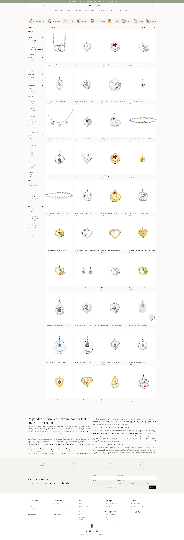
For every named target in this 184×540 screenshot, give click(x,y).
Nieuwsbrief (82, 511)
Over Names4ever (84, 503)
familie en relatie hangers (108, 440)
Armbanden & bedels (59, 509)
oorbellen (119, 10)
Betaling (30, 506)
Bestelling (30, 503)
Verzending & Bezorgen (34, 509)
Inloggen (107, 506)
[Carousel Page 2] (59, 60)
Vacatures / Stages (84, 509)
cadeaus (127, 10)
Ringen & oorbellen (58, 511)
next (70, 46)
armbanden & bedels (102, 10)
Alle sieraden (57, 514)
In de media (82, 517)
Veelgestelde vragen (33, 514)
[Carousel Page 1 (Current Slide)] (57, 60)
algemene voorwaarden (111, 487)
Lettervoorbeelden (110, 514)
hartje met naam (141, 440)
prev (48, 46)
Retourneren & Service (34, 511)
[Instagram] (136, 512)
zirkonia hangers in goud (68, 438)
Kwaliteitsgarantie (84, 506)
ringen (112, 10)
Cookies (101, 534)
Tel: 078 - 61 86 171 (136, 503)
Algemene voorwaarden (86, 534)
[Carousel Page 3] (60, 60)
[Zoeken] (43, 5)
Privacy (96, 534)
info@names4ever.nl (137, 506)
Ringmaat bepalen (110, 517)
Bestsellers (142, 27)
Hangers (34, 15)
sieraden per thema (65, 10)
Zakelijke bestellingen (111, 503)
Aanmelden (152, 487)
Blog (29, 517)
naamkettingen (77, 10)
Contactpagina (135, 509)
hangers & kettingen (89, 10)
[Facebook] (132, 512)
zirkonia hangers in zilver (55, 438)
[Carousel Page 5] (145, 396)
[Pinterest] (139, 512)
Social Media (82, 520)
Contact (30, 520)
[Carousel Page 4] (116, 60)
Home (29, 15)
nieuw (56, 10)
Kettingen (56, 503)
